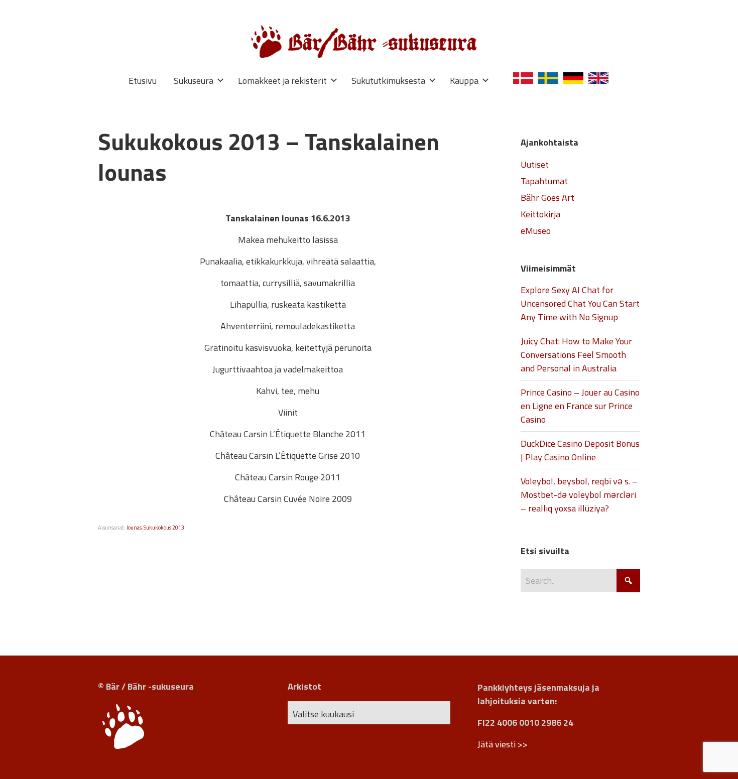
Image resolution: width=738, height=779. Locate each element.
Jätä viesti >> (502, 744)
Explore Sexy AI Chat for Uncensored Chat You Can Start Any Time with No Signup (580, 303)
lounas (134, 528)
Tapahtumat (544, 181)
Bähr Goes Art (547, 197)
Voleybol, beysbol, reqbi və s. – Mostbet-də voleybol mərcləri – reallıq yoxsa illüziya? (579, 494)
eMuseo (536, 230)
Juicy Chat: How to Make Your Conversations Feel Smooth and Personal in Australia (576, 354)
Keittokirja (540, 214)
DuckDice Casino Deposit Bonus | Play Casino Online (580, 450)
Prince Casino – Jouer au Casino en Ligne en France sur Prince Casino (580, 405)
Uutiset (535, 164)
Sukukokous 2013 (164, 528)
